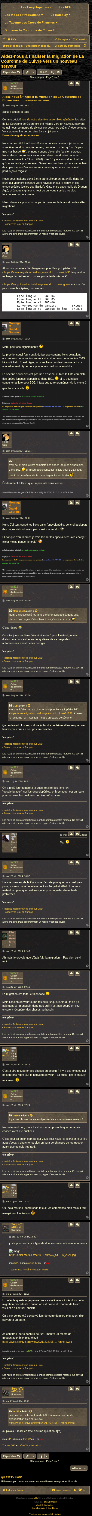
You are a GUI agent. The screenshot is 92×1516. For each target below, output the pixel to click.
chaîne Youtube (32, 1269)
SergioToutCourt (17, 1226)
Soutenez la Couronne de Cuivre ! (29, 30)
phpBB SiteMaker (44, 1505)
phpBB (34, 1498)
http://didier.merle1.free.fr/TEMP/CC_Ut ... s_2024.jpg (42, 1255)
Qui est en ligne (11, 1477)
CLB (5, 253)
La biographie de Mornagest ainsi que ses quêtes (21, 407)
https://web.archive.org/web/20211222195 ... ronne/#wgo (37, 1341)
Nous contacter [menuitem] (64, 1490)
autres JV (32, 1263)
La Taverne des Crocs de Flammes (30, 22)
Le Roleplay (59, 14)
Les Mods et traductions (23, 14)
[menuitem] (11, 39)
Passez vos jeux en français (18, 224)
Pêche (45, 1270)
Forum (9, 7)
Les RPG (65, 7)
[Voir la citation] (36, 611)
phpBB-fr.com (50, 1502)
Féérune (12, 934)
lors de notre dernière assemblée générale (48, 119)
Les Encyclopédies (35, 7)
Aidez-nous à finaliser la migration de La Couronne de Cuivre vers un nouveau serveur (42, 61)
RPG (16, 1263)
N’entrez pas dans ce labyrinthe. (45, 1514)
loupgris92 (14, 836)
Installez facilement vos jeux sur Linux (23, 220)
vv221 (14, 83)
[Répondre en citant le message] (71, 83)
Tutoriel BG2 (15, 1269)
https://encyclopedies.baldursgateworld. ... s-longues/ (37, 284)
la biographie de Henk (71, 407)
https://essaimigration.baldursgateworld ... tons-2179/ (37, 272)
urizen (13, 1049)
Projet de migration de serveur (21, 135)
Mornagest (14, 325)
